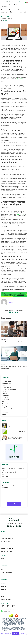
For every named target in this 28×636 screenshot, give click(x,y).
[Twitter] (4, 606)
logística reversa (20, 214)
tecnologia (5, 265)
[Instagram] (7, 606)
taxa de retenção (19, 273)
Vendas (3, 364)
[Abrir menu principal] (1, 2)
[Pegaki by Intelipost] (10, 526)
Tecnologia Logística (6, 16)
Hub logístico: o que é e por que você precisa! (12, 341)
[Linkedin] (9, 606)
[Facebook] (2, 606)
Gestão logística (5, 339)
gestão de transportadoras (7, 187)
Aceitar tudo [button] (15, 633)
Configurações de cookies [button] (6, 633)
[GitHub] (14, 606)
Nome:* (4, 489)
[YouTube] (12, 606)
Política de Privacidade (18, 500)
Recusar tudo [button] (23, 633)
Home (2, 4)
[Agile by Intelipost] (18, 526)
